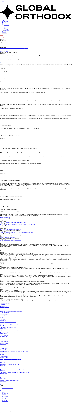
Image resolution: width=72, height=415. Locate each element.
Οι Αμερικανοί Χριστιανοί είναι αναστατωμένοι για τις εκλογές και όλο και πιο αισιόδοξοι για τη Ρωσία (16, 232)
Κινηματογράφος (7, 30)
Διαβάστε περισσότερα (4, 51)
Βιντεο (1, 37)
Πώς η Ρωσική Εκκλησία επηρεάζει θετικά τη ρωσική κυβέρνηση (10, 229)
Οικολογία (6, 29)
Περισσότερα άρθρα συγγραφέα (5, 217)
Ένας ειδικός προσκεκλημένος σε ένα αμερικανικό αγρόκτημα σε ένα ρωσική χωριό (13, 234)
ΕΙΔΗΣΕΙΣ (4, 22)
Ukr (3, 3)
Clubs (3, 24)
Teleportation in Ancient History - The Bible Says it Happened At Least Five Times (13, 222)
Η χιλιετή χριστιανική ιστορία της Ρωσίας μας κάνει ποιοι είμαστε (10, 240)
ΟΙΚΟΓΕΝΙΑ (6, 25)
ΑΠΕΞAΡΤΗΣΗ (5, 401)
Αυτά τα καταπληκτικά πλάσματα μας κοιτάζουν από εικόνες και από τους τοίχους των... (14, 48)
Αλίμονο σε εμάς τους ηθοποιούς (7, 388)
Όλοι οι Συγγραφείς (3, 384)
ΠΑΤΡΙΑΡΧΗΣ (4, 395)
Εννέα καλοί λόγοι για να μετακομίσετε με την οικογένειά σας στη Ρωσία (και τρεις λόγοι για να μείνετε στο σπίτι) (18, 224)
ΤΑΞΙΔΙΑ (5, 28)
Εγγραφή (3, 403)
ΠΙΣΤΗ (5, 26)
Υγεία (5, 27)
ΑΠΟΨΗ (3, 23)
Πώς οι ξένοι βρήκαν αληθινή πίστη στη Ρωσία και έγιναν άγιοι (10, 219)
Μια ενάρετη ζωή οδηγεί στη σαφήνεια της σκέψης (8, 237)
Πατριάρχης (4, 32)
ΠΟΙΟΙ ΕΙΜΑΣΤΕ (5, 21)
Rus (3, 1)
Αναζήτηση (5, 33)
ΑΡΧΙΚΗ (3, 20)
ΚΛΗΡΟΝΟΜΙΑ (5, 31)
